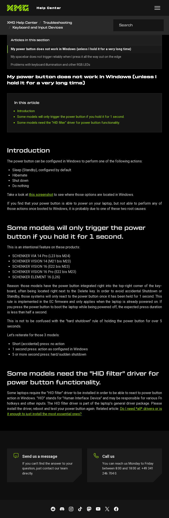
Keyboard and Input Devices (38, 27)
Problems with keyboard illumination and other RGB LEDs (50, 64)
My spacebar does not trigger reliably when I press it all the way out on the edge (66, 56)
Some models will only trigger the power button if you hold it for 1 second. (70, 117)
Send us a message (39, 456)
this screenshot (41, 195)
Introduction (26, 111)
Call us (108, 456)
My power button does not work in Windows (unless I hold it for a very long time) (71, 49)
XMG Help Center (22, 22)
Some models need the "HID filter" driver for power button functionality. (68, 123)
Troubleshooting (57, 22)
